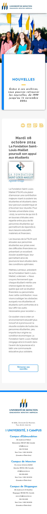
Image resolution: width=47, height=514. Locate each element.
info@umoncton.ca (23, 471)
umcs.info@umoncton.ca (23, 496)
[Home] (17, 6)
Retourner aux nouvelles (23, 368)
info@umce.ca (23, 446)
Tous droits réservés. (23, 425)
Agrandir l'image (16, 181)
